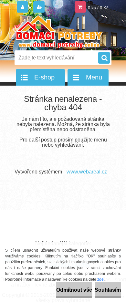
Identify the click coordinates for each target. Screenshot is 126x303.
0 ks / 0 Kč (98, 7)
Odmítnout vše (74, 290)
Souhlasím (108, 290)
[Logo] (59, 32)
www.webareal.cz (87, 171)
